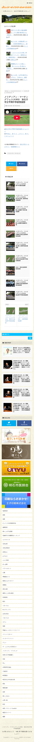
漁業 (4, 519)
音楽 (4, 659)
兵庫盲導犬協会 (7, 667)
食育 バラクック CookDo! (10, 708)
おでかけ (5, 556)
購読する (6, 334)
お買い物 (5, 700)
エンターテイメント (8, 638)
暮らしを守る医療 (7, 531)
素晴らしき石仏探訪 (8, 593)
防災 (4, 704)
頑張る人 (13, 59)
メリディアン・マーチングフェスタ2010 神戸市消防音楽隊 (22, 184)
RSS (12, 168)
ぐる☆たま (6, 618)
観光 (4, 601)
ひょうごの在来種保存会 (9, 523)
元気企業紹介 (6, 548)
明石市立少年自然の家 (9, 679)
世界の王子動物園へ (8, 655)
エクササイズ (6, 539)
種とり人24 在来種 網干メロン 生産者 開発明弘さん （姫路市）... (16, 44)
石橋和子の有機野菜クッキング (11, 535)
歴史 (4, 683)
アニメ (4, 642)
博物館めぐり (6, 576)
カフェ (4, 622)
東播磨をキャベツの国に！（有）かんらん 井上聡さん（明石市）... (16, 66)
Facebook (22, 163)
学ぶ (4, 663)
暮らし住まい (6, 696)
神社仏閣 (5, 589)
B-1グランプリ (7, 609)
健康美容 (5, 527)
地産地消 (5, 511)
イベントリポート (7, 634)
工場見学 (5, 671)
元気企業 (5, 543)
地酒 (4, 626)
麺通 (4, 716)
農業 (4, 515)
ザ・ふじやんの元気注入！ (10, 646)
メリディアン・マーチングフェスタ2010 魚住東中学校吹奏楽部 (22, 293)
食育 (4, 692)
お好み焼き (6, 613)
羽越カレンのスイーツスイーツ (11, 630)
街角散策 (5, 597)
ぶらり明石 (6, 560)
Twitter (12, 163)
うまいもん (6, 605)
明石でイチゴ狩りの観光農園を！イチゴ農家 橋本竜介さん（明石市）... (16, 33)
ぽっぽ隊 (5, 564)
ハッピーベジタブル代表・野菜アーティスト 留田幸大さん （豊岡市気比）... (16, 55)
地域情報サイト (15, 146)
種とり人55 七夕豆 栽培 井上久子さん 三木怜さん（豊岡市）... (17, 77)
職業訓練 (5, 687)
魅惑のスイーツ (7, 712)
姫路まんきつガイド (8, 580)
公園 (4, 572)
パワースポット (7, 568)
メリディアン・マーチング (14, 153)
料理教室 (5, 675)
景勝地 (4, 585)
